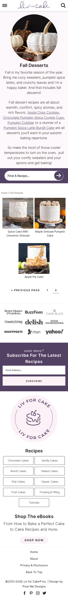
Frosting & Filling (50, 492)
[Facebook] (24, 593)
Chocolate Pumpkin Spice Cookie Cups (33, 118)
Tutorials (34, 502)
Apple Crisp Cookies (43, 112)
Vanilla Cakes (50, 460)
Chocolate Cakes (18, 460)
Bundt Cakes (18, 471)
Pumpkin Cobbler (21, 123)
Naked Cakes (49, 471)
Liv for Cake (34, 4)
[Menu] (4, 5)
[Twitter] (44, 593)
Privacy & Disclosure (34, 565)
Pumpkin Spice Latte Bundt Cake (29, 128)
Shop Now (34, 540)
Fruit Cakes (18, 492)
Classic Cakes (49, 481)
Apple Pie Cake (34, 276)
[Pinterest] (31, 593)
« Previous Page (25, 290)
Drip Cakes (18, 481)
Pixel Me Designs (34, 586)
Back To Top (34, 572)
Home (34, 552)
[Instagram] (38, 593)
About (34, 558)
